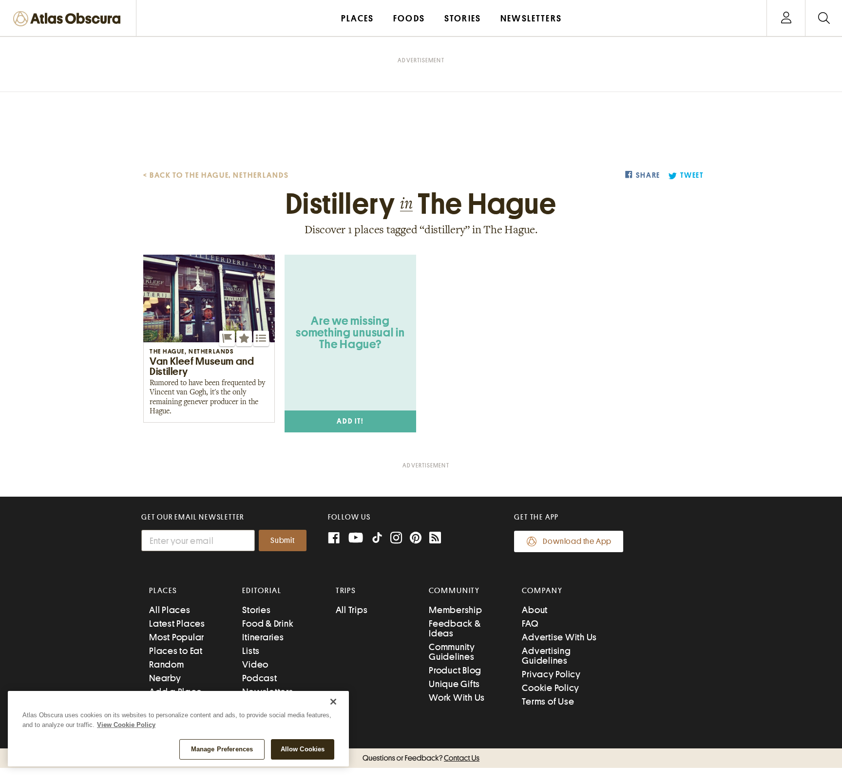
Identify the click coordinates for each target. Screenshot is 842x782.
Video (255, 664)
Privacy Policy (551, 674)
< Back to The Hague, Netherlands (215, 175)
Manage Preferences (222, 749)
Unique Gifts (454, 684)
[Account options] (786, 18)
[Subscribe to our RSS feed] (435, 539)
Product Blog (455, 670)
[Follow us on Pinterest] (415, 539)
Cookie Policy (550, 687)
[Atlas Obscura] (69, 19)
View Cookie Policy (126, 724)
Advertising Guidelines (546, 655)
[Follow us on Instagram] (396, 539)
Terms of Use (548, 701)
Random (166, 664)
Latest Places (177, 623)
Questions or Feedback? (421, 758)
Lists (251, 650)
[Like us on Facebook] (334, 539)
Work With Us (457, 697)
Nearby (165, 678)
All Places (170, 609)
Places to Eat (176, 650)
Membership (455, 609)
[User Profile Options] (786, 18)
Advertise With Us (559, 637)
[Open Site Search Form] (823, 18)
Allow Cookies (303, 749)
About (535, 609)
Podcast (259, 678)
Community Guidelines (452, 651)
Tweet (692, 175)
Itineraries (263, 637)
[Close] (333, 701)
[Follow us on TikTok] (377, 539)
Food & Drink (267, 623)
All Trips (352, 609)
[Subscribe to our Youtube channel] (355, 539)
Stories (256, 609)
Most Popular (176, 637)
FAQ (530, 623)
